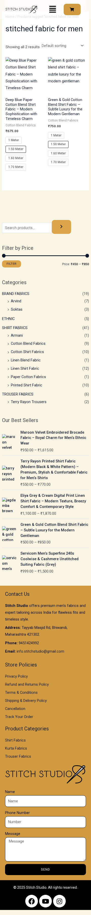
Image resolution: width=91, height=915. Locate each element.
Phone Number (17, 812)
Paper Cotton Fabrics (28, 377)
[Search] (61, 227)
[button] (53, 9)
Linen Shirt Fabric (25, 368)
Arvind (16, 301)
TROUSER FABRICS (17, 394)
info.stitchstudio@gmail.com (40, 651)
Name (10, 791)
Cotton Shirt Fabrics (27, 352)
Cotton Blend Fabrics (28, 343)
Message (12, 833)
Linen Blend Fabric (26, 360)
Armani (17, 335)
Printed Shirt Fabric (26, 385)
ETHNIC (8, 318)
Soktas (16, 309)
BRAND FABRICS (15, 293)
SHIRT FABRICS (15, 328)
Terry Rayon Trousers (29, 402)
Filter (11, 263)
